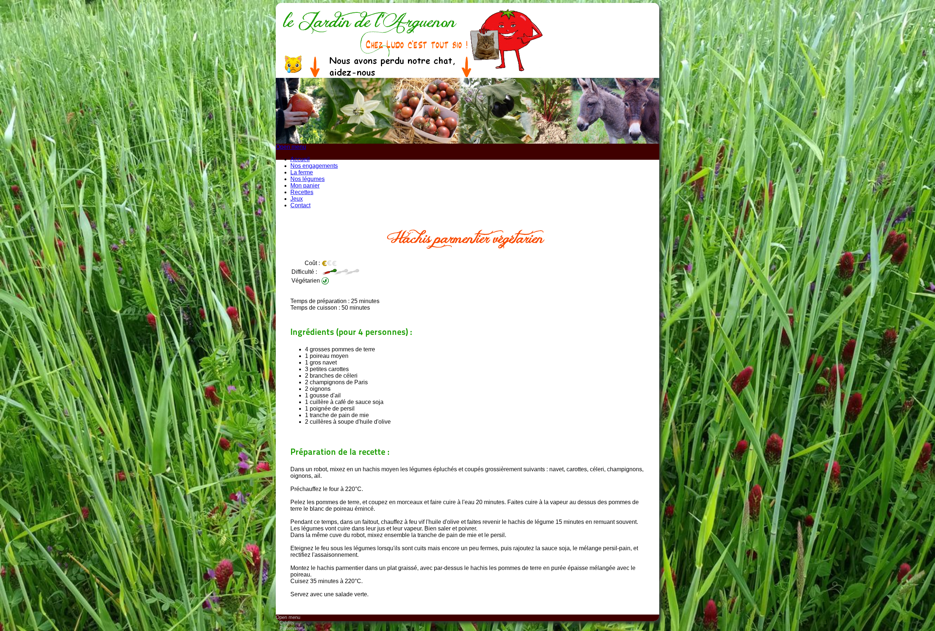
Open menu (291, 147)
